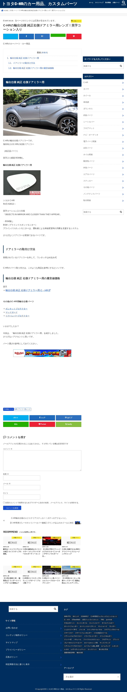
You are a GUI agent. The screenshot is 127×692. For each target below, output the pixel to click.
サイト (5, 493)
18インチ (76, 616)
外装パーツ (9, 409)
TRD (102, 619)
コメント (7, 449)
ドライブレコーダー (91, 636)
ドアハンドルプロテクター (73, 636)
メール (7, 484)
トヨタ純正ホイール (100, 633)
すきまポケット (69, 623)
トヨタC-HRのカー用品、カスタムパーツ (39, 3)
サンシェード (102, 626)
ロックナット (92, 649)
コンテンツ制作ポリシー (17, 635)
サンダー (112, 626)
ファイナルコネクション (91, 639)
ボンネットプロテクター (16, 309)
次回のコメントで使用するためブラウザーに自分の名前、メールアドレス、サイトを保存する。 (42, 503)
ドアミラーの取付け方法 (21, 63)
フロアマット (89, 128)
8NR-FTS (67, 616)
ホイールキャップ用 (91, 643)
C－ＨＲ (67, 619)
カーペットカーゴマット (88, 626)
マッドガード (11, 312)
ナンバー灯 (68, 639)
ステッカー (88, 181)
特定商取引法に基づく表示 (18, 664)
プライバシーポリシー (16, 650)
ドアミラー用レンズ (23, 409)
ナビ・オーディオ (90, 135)
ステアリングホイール (111, 629)
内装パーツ (116, 2)
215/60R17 (85, 616)
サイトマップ (99, 2)
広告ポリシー (12, 657)
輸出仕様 (80, 652)
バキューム (77, 639)
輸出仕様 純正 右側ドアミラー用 (23, 58)
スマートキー (68, 633)
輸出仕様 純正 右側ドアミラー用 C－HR (27, 290)
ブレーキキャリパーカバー (73, 643)
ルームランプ (105, 646)
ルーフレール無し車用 (91, 646)
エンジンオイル (82, 623)
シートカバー (89, 122)
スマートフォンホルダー (83, 633)
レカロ (66, 649)
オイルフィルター (108, 623)
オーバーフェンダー (71, 626)
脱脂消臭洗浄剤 (69, 652)
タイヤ (86, 89)
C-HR (85, 82)
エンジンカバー (94, 623)
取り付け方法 (103, 649)
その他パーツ (89, 187)
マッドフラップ (105, 643)
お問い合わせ (12, 628)
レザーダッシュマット (78, 649)
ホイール (87, 96)
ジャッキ (82, 629)
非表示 (44, 53)
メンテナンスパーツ (91, 194)
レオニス (115, 646)
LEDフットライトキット (90, 619)
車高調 (86, 102)
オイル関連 (88, 155)
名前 (6, 474)
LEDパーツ (88, 148)
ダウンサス (88, 109)
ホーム (91, 2)
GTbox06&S (76, 619)
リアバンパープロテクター (17, 316)
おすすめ (109, 619)
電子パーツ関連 (89, 141)
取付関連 (108, 2)
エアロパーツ (89, 174)
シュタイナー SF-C (70, 629)
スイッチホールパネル (94, 629)
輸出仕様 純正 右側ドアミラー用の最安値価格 (31, 68)
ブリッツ (116, 639)
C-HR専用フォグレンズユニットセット (104, 616)
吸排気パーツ (89, 161)
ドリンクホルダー (106, 636)
